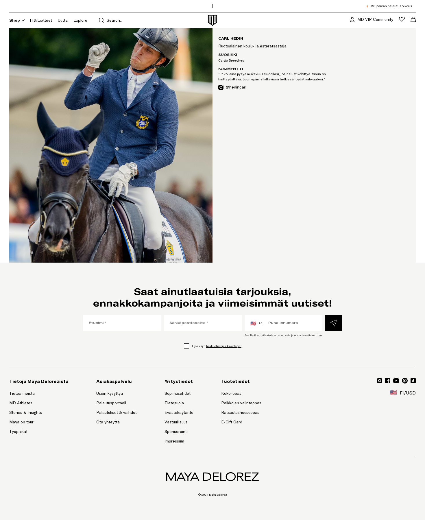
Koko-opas (231, 393)
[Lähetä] (333, 323)
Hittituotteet (41, 20)
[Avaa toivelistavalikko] (402, 19)
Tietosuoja (174, 402)
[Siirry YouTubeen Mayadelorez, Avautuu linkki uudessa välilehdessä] (396, 380)
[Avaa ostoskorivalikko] (413, 19)
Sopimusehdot (178, 393)
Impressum (174, 441)
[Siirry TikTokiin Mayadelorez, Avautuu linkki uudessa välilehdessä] (413, 380)
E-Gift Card (231, 422)
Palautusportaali (116, 402)
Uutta (63, 20)
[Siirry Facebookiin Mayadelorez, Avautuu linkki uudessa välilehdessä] (387, 380)
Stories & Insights (25, 412)
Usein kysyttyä (109, 393)
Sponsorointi (176, 431)
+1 (256, 323)
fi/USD (403, 392)
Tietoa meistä (22, 393)
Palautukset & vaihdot (116, 412)
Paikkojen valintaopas (241, 402)
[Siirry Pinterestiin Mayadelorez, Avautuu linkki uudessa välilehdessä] (405, 380)
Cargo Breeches (231, 60)
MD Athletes (20, 402)
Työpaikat (18, 431)
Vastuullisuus (176, 422)
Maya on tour (21, 422)
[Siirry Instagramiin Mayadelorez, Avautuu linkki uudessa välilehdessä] (379, 380)
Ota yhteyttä (108, 422)
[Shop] (23, 20)
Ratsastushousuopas (240, 412)
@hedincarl (236, 87)
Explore (80, 20)
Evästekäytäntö (179, 412)
